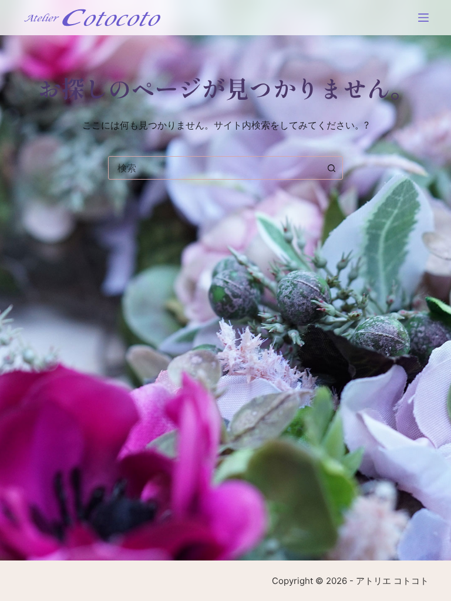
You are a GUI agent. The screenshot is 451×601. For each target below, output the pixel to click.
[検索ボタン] (331, 168)
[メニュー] (423, 17)
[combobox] (214, 168)
